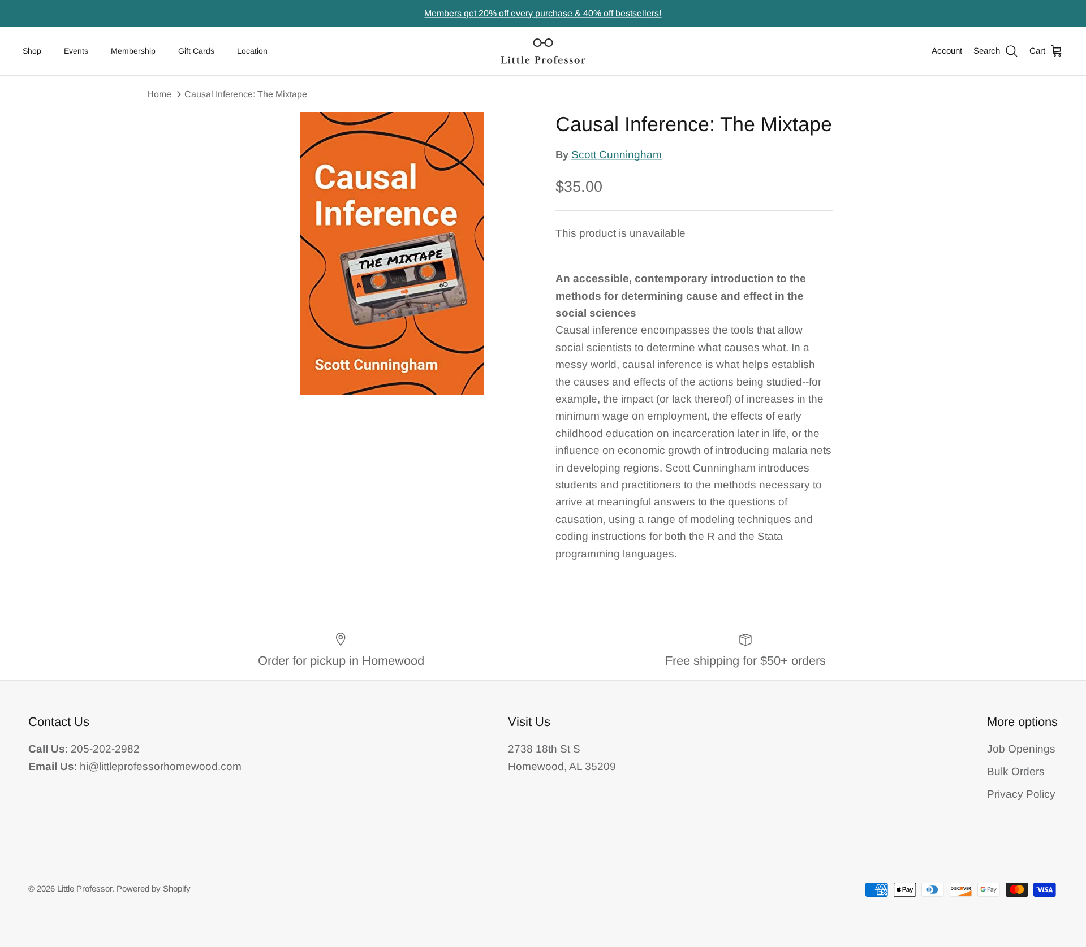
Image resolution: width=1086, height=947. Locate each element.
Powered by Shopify (154, 888)
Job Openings (1021, 749)
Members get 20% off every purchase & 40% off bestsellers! (542, 13)
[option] (392, 253)
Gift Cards (196, 50)
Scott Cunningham (616, 155)
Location (252, 50)
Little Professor (84, 888)
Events (76, 50)
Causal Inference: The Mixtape (245, 94)
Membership (133, 50)
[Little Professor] (543, 51)
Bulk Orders (1016, 771)
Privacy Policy (1021, 794)
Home (159, 94)
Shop (32, 50)
